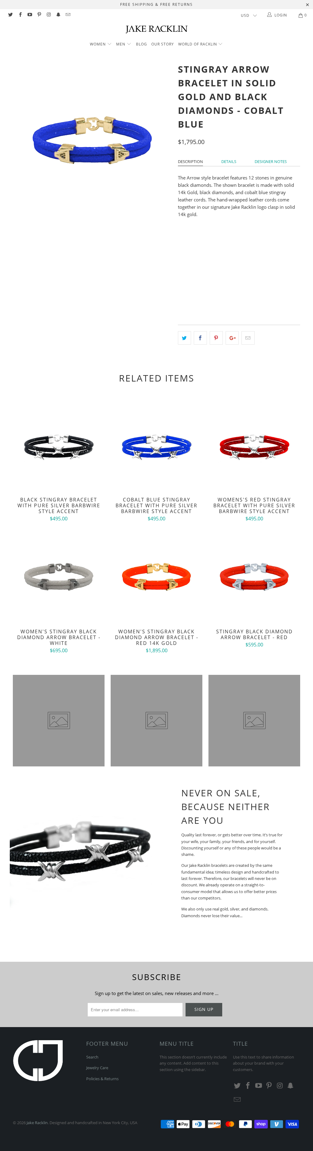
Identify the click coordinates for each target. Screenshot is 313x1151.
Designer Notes (271, 161)
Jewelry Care (97, 1067)
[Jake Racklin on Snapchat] (58, 15)
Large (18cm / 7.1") (199, 263)
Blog (141, 44)
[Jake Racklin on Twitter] (10, 15)
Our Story (162, 44)
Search (92, 1057)
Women (98, 44)
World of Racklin (198, 44)
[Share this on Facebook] (200, 338)
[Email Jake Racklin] (67, 15)
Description (190, 161)
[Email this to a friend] (248, 338)
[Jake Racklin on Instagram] (48, 15)
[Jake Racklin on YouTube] (29, 15)
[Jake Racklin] (156, 29)
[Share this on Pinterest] (216, 338)
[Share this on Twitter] (184, 338)
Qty (182, 280)
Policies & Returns (102, 1078)
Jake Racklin (37, 1122)
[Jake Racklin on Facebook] (19, 15)
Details (228, 161)
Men (121, 44)
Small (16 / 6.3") (196, 247)
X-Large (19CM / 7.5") (247, 263)
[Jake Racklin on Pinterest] (39, 15)
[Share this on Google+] (232, 338)
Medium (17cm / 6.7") (242, 247)
